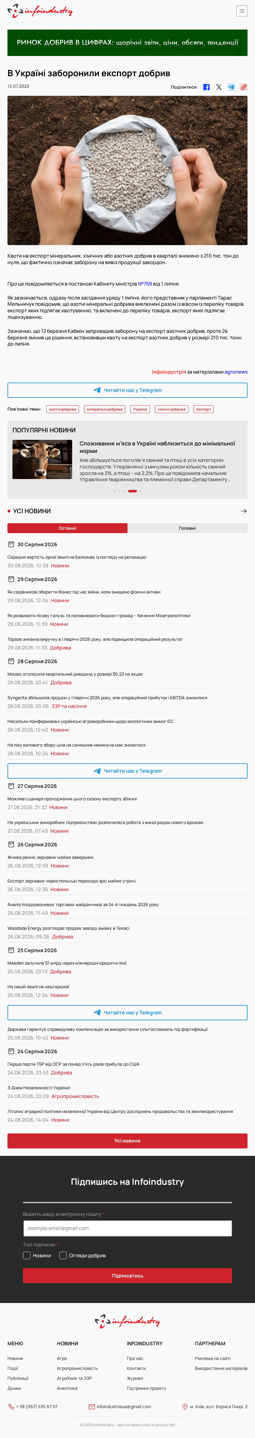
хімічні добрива (172, 409)
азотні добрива (62, 409)
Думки (14, 1388)
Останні (67, 528)
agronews (236, 371)
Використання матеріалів (221, 1368)
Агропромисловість (77, 1368)
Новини (15, 1358)
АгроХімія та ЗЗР (74, 1378)
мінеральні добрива (105, 409)
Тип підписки (39, 1244)
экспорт (203, 409)
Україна (140, 409)
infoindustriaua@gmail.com (124, 1406)
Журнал (135, 1378)
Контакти (136, 1368)
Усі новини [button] (127, 1140)
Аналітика (67, 1388)
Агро (62, 1358)
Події (12, 1368)
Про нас (135, 1358)
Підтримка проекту (146, 1388)
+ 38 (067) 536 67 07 (37, 1406)
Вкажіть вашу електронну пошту (62, 1214)
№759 (145, 283)
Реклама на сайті (212, 1358)
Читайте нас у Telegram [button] (133, 390)
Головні (187, 528)
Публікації (17, 1378)
